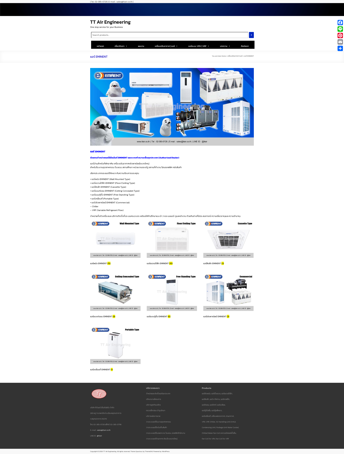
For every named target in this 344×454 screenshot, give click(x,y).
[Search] (251, 35)
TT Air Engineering (110, 22)
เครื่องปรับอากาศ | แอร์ (165, 46)
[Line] (340, 29)
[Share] (340, 48)
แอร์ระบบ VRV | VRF (197, 46)
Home (224, 56)
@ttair (99, 435)
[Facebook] (340, 22)
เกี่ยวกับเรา (119, 46)
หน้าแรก (100, 46)
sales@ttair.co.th (103, 430)
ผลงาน (141, 46)
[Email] (340, 42)
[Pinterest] (340, 35)
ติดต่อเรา (245, 46)
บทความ (223, 46)
